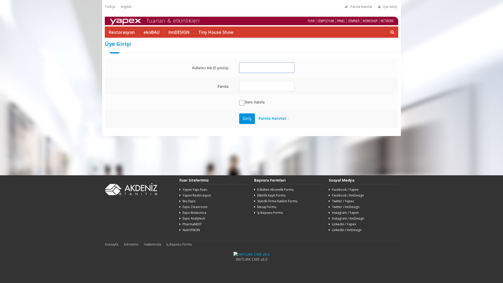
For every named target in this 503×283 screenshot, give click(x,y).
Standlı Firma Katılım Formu (277, 201)
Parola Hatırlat (361, 6)
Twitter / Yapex (343, 201)
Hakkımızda (152, 244)
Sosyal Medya (341, 180)
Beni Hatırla (255, 102)
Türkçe (110, 6)
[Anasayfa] (251, 23)
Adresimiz (131, 244)
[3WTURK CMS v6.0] (251, 254)
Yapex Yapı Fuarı (195, 189)
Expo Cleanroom (195, 207)
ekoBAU (152, 32)
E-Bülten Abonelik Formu (275, 189)
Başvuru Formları (270, 180)
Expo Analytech (194, 218)
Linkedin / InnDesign (347, 230)
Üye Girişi (390, 6)
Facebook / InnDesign (348, 195)
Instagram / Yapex (345, 212)
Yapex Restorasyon (197, 195)
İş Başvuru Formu (270, 212)
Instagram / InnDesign (348, 218)
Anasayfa (111, 244)
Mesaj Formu (266, 207)
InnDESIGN (178, 32)
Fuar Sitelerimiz (194, 180)
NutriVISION (191, 230)
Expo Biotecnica (194, 212)
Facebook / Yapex (345, 189)
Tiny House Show (215, 32)
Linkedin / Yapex (344, 224)
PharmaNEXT (192, 224)
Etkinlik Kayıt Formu (271, 195)
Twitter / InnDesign (345, 207)
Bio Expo (189, 201)
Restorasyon (122, 32)
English (126, 6)
